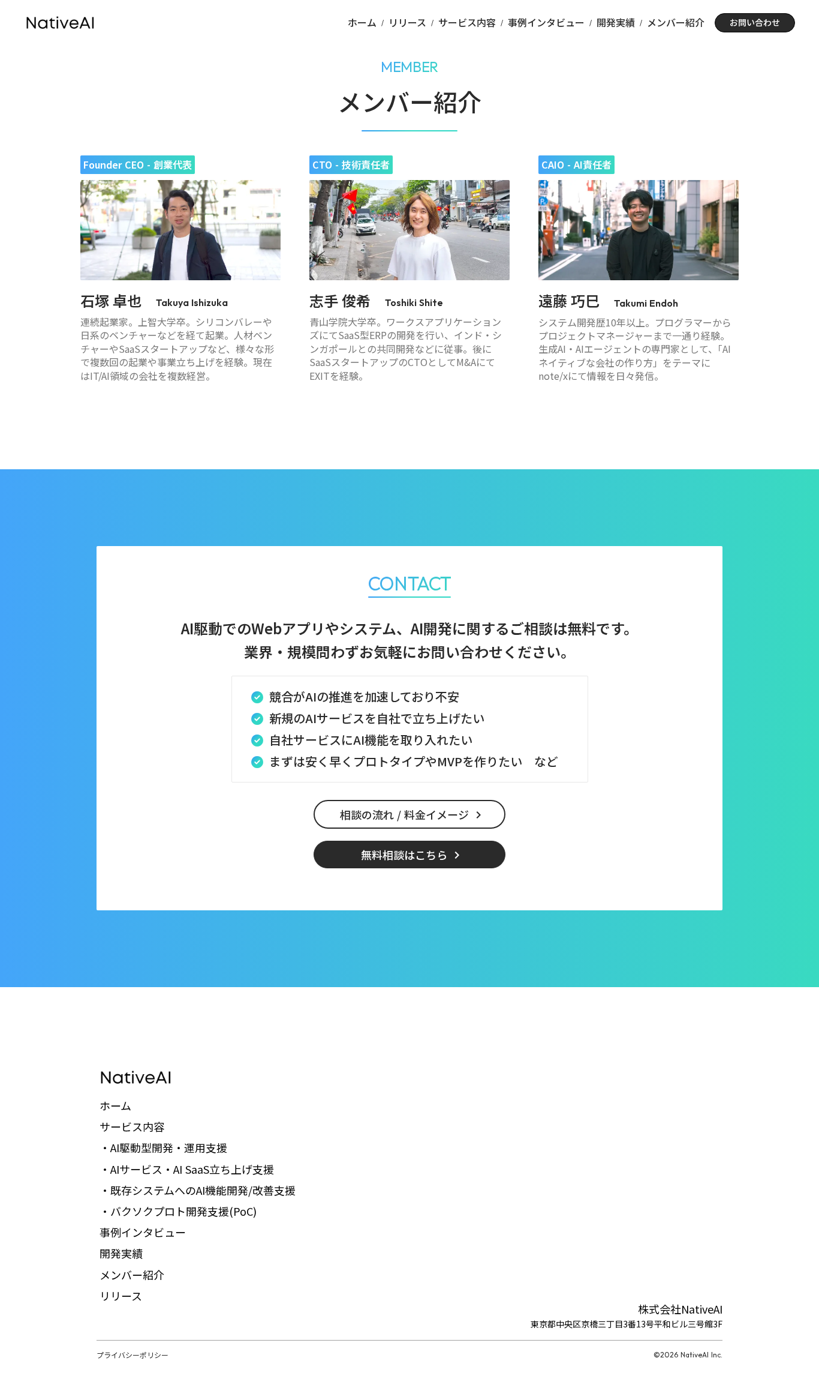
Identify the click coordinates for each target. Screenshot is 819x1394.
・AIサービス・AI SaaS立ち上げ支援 (187, 1169)
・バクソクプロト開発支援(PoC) (178, 1211)
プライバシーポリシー (132, 1355)
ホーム (362, 22)
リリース (407, 22)
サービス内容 (467, 22)
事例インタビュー (546, 22)
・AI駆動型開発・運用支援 (163, 1147)
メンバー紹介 (675, 22)
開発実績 (616, 22)
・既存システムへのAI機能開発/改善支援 (198, 1190)
